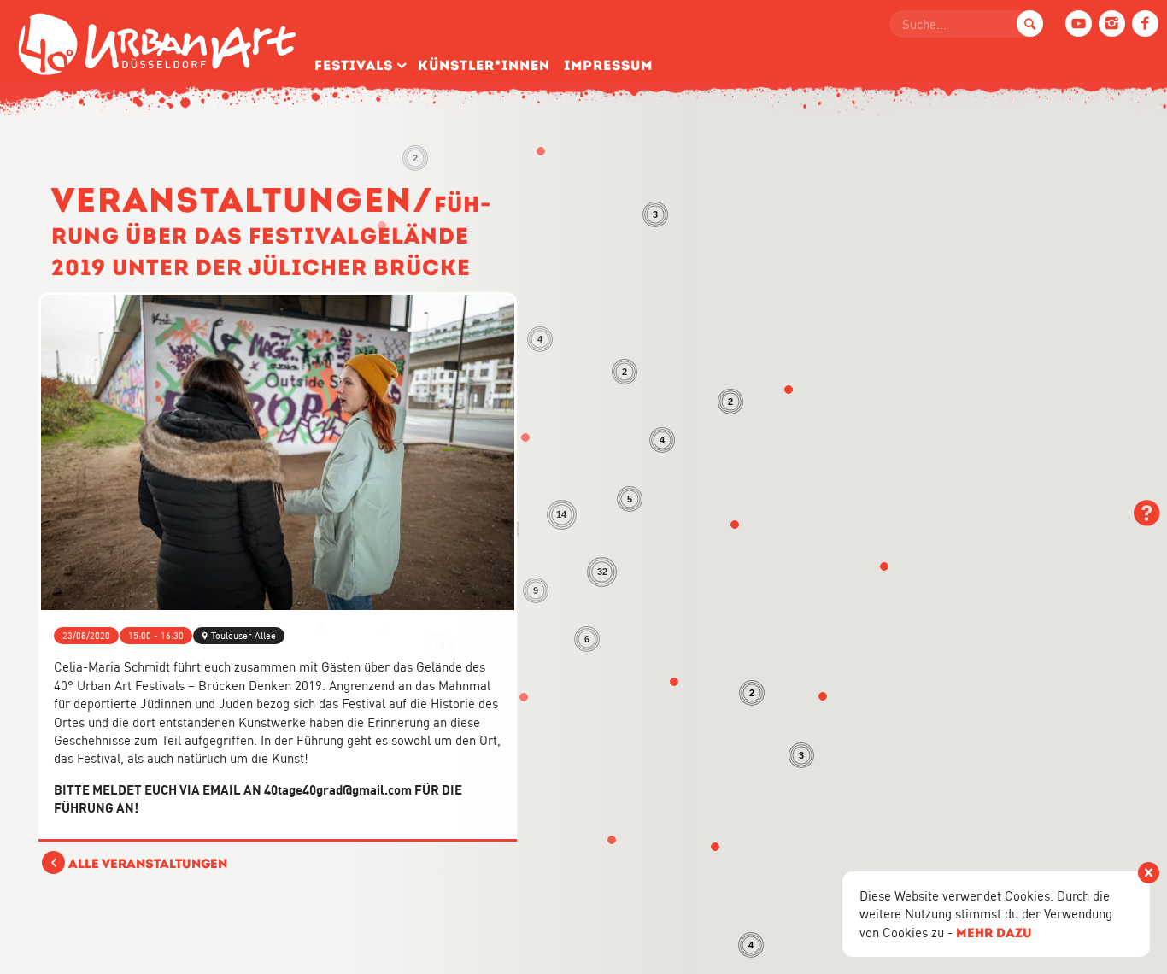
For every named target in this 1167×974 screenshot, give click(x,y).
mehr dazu (994, 932)
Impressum (608, 65)
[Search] (1030, 23)
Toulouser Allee (243, 636)
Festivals (353, 65)
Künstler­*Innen (484, 65)
